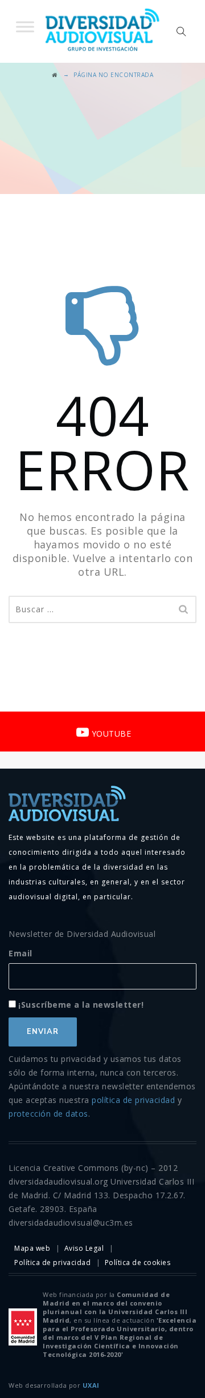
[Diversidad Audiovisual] (102, 31)
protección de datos (48, 1113)
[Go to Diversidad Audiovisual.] (55, 75)
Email (20, 953)
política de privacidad (133, 1099)
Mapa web (32, 1248)
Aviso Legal (84, 1248)
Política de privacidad (52, 1262)
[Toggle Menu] (25, 26)
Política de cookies (138, 1262)
